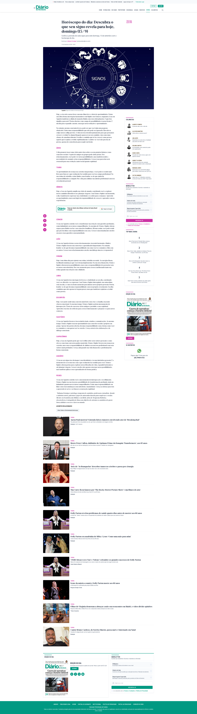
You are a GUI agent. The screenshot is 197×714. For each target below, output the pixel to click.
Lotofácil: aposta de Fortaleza (82, 2)
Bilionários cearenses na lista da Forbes (100, 2)
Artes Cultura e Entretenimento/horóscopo (68, 410)
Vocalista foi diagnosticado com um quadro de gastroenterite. (85, 632)
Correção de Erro (138, 704)
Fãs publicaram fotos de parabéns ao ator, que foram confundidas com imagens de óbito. (91, 422)
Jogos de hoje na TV (128, 2)
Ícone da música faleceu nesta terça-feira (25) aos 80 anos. (84, 538)
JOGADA (136, 10)
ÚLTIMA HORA (106, 10)
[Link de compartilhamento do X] (44, 225)
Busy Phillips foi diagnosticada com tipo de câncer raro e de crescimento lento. (89, 468)
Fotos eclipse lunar (69, 2)
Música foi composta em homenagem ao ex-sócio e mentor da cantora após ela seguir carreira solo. (94, 562)
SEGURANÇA (129, 10)
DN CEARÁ (114, 10)
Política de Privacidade (134, 225)
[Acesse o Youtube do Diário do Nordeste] (82, 674)
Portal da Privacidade (124, 704)
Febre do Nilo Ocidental (116, 2)
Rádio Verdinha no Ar (59, 2)
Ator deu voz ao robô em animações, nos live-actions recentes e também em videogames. (92, 445)
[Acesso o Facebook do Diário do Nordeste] (75, 674)
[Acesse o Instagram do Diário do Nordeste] (71, 674)
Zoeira (129, 22)
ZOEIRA (148, 10)
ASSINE (161, 6)
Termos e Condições (144, 224)
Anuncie (56, 704)
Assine (74, 704)
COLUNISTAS (154, 10)
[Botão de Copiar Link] (45, 229)
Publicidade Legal (140, 2)
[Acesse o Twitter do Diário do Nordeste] (79, 674)
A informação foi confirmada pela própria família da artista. (84, 585)
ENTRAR (153, 6)
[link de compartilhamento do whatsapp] (44, 216)
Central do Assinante (84, 704)
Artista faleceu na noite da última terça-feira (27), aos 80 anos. (85, 492)
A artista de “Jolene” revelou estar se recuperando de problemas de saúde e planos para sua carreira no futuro (97, 515)
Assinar (130, 338)
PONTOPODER (121, 10)
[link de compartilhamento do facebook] (44, 220)
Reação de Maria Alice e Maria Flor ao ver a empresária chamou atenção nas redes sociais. (92, 608)
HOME (100, 10)
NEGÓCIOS (142, 10)
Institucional (97, 704)
